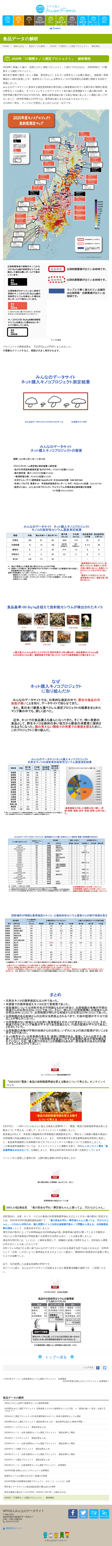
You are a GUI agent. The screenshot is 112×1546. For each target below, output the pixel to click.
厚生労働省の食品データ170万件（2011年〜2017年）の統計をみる (35, 1492)
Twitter (83, 1516)
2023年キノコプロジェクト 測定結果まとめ (25, 1438)
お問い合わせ (94, 1516)
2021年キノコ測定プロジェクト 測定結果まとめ (27, 1459)
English (57, 28)
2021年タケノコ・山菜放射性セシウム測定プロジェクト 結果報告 (35, 1465)
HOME (6, 46)
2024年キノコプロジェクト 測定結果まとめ (25, 1427)
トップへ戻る (56, 1357)
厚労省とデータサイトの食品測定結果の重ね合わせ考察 (29, 1486)
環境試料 (40, 22)
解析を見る (61, 23)
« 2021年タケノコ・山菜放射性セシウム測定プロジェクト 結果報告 (34, 1379)
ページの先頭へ (106, 1540)
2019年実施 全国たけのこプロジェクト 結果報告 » (86, 1381)
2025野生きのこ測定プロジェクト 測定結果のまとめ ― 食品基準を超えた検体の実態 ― (44, 1421)
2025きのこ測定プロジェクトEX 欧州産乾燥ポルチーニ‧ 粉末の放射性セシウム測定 (42, 1416)
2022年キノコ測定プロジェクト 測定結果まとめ (27, 1449)
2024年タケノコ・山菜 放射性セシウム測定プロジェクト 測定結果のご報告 (39, 1432)
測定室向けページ (14, 1528)
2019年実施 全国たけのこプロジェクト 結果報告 (26, 1470)
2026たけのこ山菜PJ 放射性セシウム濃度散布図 (26, 1403)
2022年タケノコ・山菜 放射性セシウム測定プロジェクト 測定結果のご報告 (39, 1454)
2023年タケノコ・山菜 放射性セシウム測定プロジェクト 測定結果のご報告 (39, 1443)
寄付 (104, 22)
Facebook (73, 1516)
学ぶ (50, 22)
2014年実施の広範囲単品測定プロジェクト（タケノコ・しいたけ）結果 (37, 1481)
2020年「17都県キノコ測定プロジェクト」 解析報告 (75, 46)
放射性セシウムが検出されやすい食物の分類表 (25, 1476)
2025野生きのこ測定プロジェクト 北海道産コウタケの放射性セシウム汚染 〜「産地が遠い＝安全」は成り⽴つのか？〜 (55, 1409)
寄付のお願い (104, 1516)
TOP (7, 22)
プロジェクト (72, 23)
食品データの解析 (37, 46)
